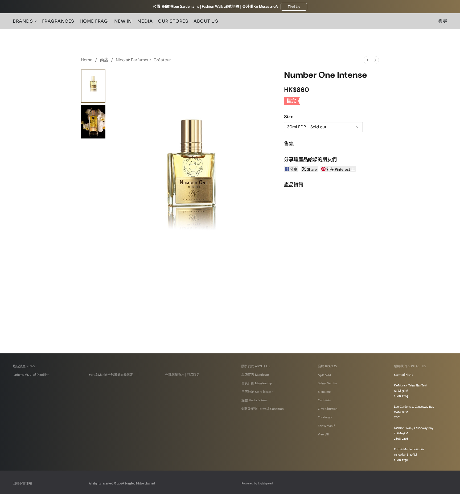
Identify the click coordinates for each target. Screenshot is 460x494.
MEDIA (145, 21)
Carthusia (324, 400)
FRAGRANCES (58, 21)
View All (323, 434)
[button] (294, 7)
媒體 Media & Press (254, 400)
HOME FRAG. (94, 21)
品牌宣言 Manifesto (255, 375)
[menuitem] (367, 60)
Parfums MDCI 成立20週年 (31, 375)
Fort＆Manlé (326, 426)
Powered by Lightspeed (257, 483)
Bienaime (324, 392)
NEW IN (123, 21)
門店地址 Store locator (257, 392)
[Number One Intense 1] (93, 121)
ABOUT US (206, 21)
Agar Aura (324, 375)
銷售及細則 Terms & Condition (262, 409)
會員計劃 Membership (256, 383)
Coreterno (325, 417)
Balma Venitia (327, 383)
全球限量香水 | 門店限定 (182, 375)
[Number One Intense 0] (93, 86)
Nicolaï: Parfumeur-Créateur (143, 60)
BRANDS (23, 21)
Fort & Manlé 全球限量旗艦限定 (111, 375)
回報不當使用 (22, 483)
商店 (104, 60)
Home (86, 60)
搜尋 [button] (442, 21)
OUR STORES (173, 21)
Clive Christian (328, 409)
